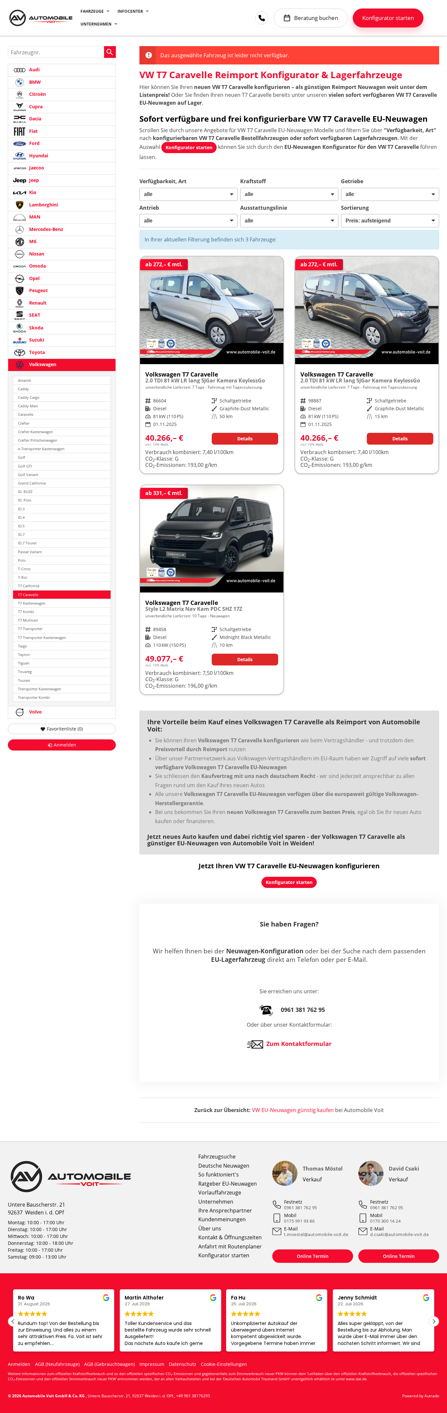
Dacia (34, 118)
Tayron (24, 654)
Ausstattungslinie (263, 207)
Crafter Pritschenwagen (37, 440)
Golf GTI (25, 466)
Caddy (23, 388)
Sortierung (355, 207)
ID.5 (21, 525)
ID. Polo (24, 500)
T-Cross (24, 568)
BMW (34, 82)
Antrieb (149, 207)
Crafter (23, 423)
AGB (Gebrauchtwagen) (109, 1364)
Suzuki (36, 340)
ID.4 (21, 517)
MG (32, 241)
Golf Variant (28, 474)
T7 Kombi (26, 611)
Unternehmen (96, 24)
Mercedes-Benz (45, 229)
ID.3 (21, 508)
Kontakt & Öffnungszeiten (230, 1237)
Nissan (36, 254)
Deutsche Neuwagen (223, 1165)
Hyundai (38, 155)
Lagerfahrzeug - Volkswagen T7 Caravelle (211, 364)
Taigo (22, 646)
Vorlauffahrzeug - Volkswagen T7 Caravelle (211, 589)
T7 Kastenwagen (31, 603)
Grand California (32, 483)
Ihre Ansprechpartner (225, 1210)
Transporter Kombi (34, 697)
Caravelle (25, 414)
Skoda (35, 327)
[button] (434, 1321)
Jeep (33, 180)
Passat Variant (30, 551)
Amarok (24, 380)
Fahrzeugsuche (217, 1156)
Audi (34, 69)
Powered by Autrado (420, 1396)
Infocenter (130, 11)
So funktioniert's (218, 1174)
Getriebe (352, 181)
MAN (34, 217)
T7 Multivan (28, 620)
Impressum (151, 1364)
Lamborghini (43, 205)
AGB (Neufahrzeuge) (57, 1364)
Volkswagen (42, 364)
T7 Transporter (30, 628)
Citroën (37, 94)
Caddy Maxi (28, 405)
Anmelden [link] (65, 745)
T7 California (28, 585)
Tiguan (23, 663)
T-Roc (22, 577)
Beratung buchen (316, 18)
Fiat (33, 131)
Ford (34, 143)
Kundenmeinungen (222, 1219)
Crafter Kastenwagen (35, 431)
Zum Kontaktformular (298, 1044)
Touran (24, 680)
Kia (32, 192)
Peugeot (38, 290)
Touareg (25, 671)
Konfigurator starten (223, 1255)
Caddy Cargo (29, 397)
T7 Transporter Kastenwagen (42, 637)
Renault (37, 303)
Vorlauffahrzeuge (219, 1192)
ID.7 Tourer (27, 542)
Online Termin (313, 1256)
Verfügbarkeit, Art (163, 181)
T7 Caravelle (28, 594)
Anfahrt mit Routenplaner (230, 1246)
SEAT (34, 315)
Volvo (35, 712)
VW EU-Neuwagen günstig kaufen (293, 1110)
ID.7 (21, 534)
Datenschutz (182, 1364)
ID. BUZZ (25, 491)
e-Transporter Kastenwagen (41, 448)
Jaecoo (36, 168)
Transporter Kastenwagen (39, 688)
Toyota (36, 352)
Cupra (35, 106)
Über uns (209, 1228)
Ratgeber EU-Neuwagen (227, 1183)
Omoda (37, 266)
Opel (34, 278)
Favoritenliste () (65, 729)
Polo (22, 560)
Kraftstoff (253, 181)
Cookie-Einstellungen (224, 1364)
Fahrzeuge (92, 11)
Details (245, 438)
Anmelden (19, 1364)
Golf (21, 457)
